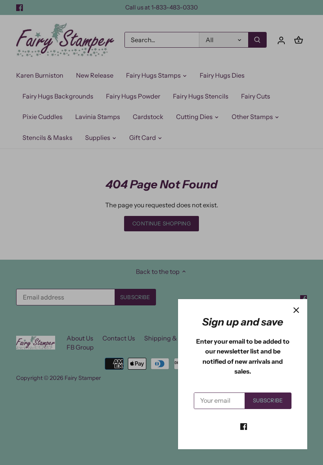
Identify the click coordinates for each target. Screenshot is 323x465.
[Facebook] (243, 426)
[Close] (296, 310)
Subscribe (268, 400)
